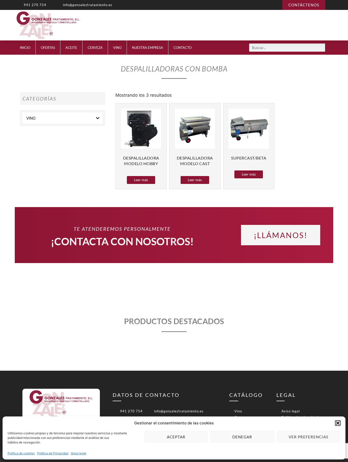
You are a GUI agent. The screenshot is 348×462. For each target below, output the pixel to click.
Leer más (141, 180)
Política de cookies (21, 453)
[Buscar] (329, 48)
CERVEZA (95, 48)
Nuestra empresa (147, 48)
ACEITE (71, 48)
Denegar (242, 437)
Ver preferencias (308, 437)
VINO (117, 48)
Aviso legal (78, 453)
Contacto (182, 48)
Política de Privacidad (52, 453)
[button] (337, 423)
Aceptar (176, 437)
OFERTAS (48, 48)
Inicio (25, 48)
